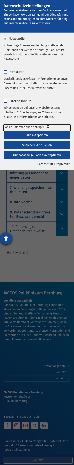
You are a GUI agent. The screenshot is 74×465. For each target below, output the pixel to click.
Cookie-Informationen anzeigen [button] (24, 127)
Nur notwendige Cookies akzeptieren (37, 155)
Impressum (63, 164)
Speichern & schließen (37, 145)
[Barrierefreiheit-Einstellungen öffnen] (6, 238)
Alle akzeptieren (37, 135)
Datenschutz (45, 164)
